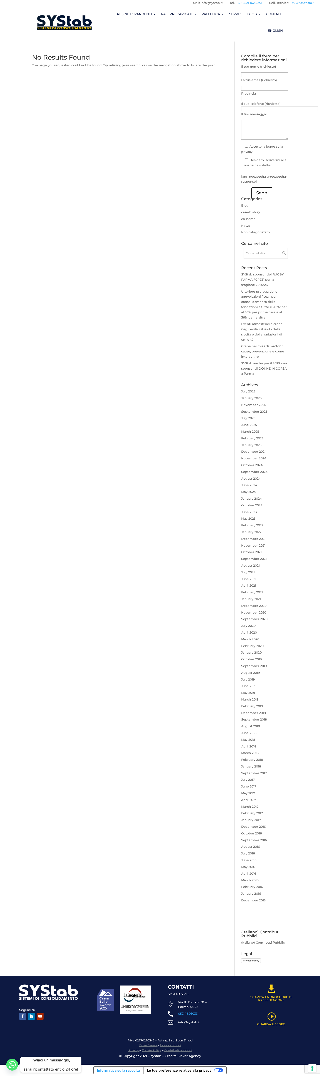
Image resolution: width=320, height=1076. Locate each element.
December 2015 (253, 900)
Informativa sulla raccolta (118, 1070)
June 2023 (249, 512)
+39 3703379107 (302, 3)
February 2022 (252, 525)
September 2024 (254, 472)
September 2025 (254, 412)
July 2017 (248, 780)
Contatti (274, 14)
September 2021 (254, 559)
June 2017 (248, 786)
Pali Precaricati (176, 14)
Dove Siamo (148, 1045)
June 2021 (248, 579)
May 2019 (248, 693)
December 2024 (253, 452)
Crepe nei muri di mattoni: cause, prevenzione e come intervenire (262, 351)
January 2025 (251, 445)
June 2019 (248, 686)
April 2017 (248, 800)
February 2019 (252, 706)
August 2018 (250, 726)
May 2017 (248, 793)
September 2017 (254, 773)
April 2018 (248, 746)
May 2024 (248, 492)
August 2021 (250, 565)
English (275, 30)
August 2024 (251, 478)
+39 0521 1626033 (249, 3)
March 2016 (250, 880)
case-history (250, 212)
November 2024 (253, 458)
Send (262, 192)
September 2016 (254, 840)
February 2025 (252, 438)
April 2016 (248, 874)
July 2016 (248, 853)
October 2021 (251, 552)
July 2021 (248, 572)
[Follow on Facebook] (22, 1016)
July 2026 (248, 391)
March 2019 (250, 699)
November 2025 (253, 405)
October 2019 (251, 659)
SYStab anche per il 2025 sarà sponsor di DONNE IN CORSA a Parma (264, 368)
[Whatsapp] (12, 1065)
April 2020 (249, 632)
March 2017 (249, 807)
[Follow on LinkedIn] (31, 1016)
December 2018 (253, 713)
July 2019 (248, 679)
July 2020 (248, 626)
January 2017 (251, 820)
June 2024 (249, 485)
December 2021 (253, 539)
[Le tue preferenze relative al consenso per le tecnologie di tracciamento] (312, 1068)
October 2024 (252, 465)
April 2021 (248, 585)
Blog (252, 14)
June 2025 (249, 425)
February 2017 (252, 813)
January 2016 (251, 894)
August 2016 (250, 847)
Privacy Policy (251, 960)
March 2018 (250, 753)
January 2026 (251, 398)
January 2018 (251, 766)
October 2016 (251, 833)
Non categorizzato (255, 232)
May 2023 (248, 518)
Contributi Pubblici (271, 942)
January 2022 (251, 532)
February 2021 (252, 592)
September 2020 (254, 619)
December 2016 (253, 827)
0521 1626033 (188, 1014)
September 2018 (254, 719)
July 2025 (248, 418)
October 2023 (251, 505)
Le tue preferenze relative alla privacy (179, 1070)
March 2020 (250, 639)
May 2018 (248, 740)
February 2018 (252, 760)
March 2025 (250, 432)
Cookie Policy (151, 1050)
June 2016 (248, 860)
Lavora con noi (170, 1045)
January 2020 (251, 652)
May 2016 (248, 867)
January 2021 (251, 599)
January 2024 (251, 498)
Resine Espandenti (134, 14)
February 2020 (252, 646)
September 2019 (254, 666)
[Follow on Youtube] (40, 1016)
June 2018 (248, 733)
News (245, 226)
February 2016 (252, 887)
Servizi (236, 14)
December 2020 (253, 606)
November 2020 (253, 612)
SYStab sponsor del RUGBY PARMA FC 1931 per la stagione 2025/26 (262, 279)
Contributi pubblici (178, 1050)
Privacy (134, 1050)
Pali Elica (211, 14)
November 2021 (253, 545)
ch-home (248, 219)
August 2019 (250, 673)
